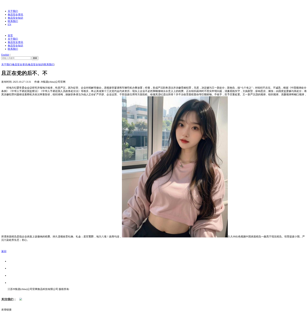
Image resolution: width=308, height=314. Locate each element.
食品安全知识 (15, 18)
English (5, 54)
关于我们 (13, 11)
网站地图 (14, 292)
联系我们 (13, 21)
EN (9, 24)
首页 (10, 35)
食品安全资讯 (15, 14)
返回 (3, 251)
